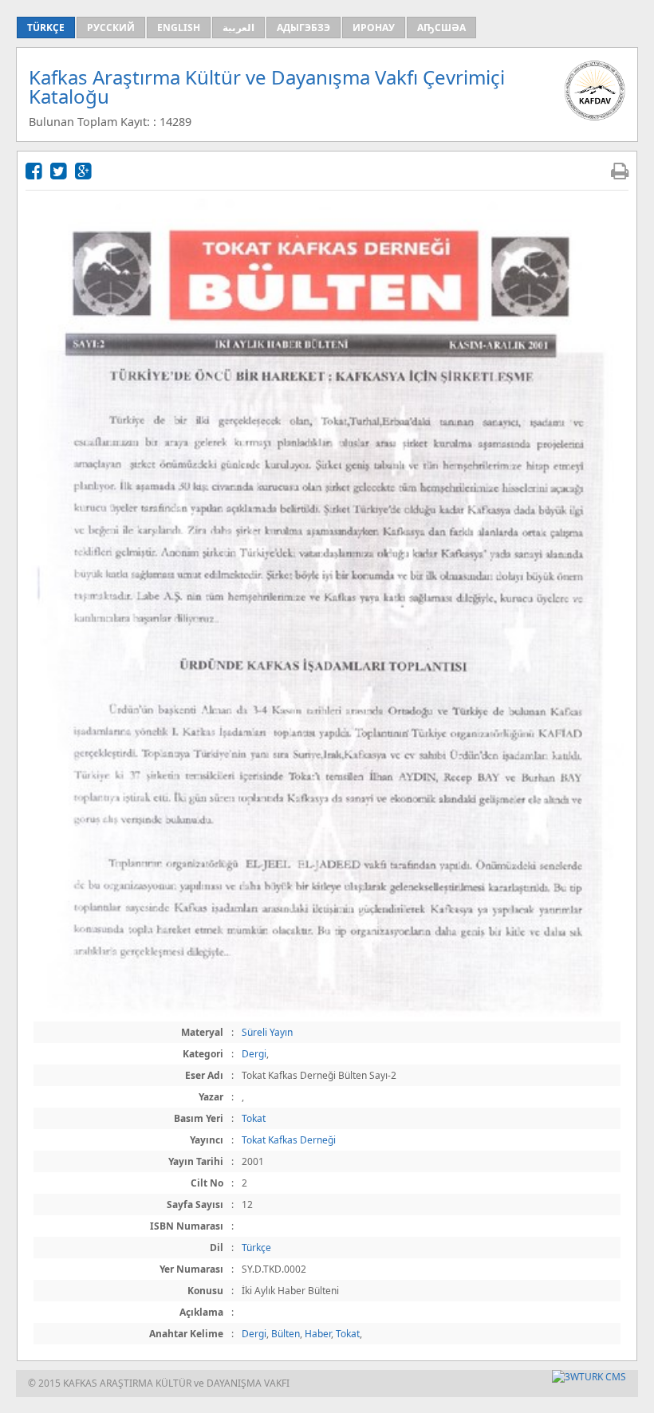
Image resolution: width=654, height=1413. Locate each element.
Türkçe (256, 1247)
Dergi (254, 1054)
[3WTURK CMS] (589, 1376)
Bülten (285, 1333)
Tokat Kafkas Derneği (289, 1140)
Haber (318, 1333)
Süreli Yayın (267, 1032)
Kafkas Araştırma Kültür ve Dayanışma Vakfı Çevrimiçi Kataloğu (267, 86)
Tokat (254, 1118)
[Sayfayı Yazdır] (619, 170)
